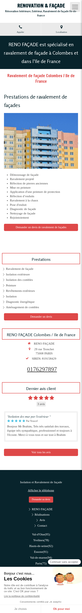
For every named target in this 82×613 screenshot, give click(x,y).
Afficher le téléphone (41, 490)
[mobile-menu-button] (75, 7)
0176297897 (42, 369)
